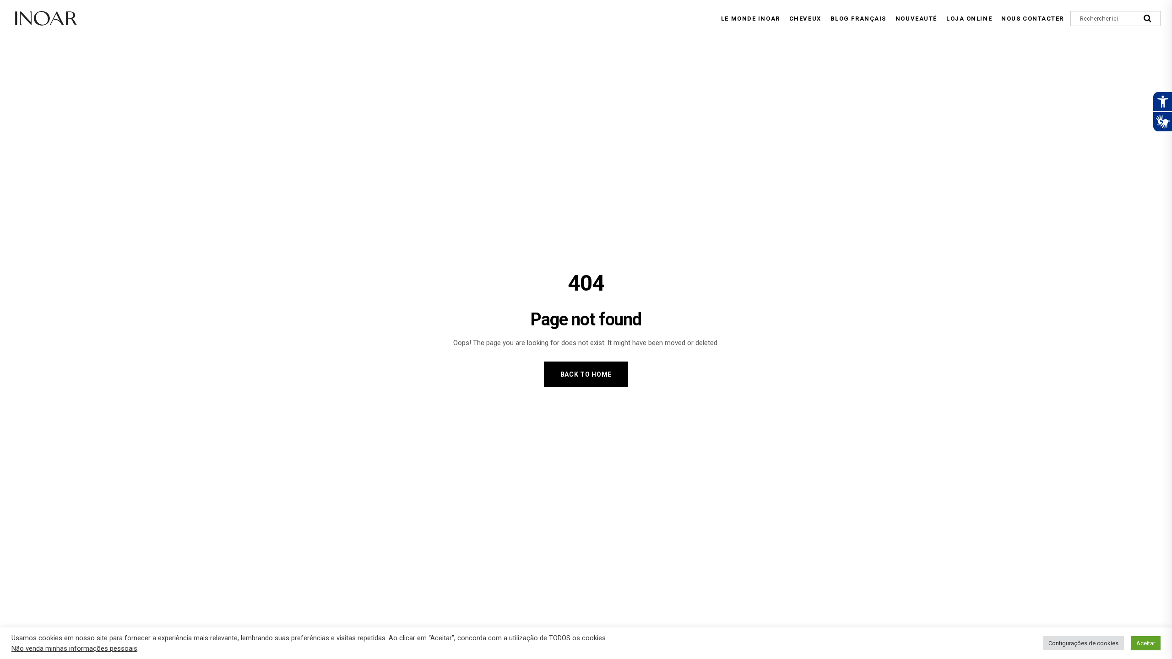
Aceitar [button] (1145, 643)
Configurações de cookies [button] (1083, 643)
